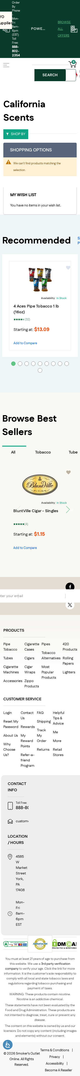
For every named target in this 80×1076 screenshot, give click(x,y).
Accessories (12, 681)
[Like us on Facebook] (70, 587)
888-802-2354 (16, 51)
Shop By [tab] (18, 134)
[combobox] (56, 75)
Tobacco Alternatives (51, 655)
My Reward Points (27, 741)
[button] (68, 268)
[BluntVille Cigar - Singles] (40, 484)
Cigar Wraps (29, 669)
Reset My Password (10, 724)
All (13, 452)
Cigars (29, 658)
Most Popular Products (49, 672)
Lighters (69, 672)
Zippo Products (31, 683)
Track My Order (41, 736)
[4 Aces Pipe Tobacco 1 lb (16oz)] (40, 280)
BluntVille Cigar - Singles (35, 511)
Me (55, 732)
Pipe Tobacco (10, 647)
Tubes (8, 658)
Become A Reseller (58, 1070)
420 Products (70, 647)
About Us (10, 735)
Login (7, 712)
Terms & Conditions (54, 1050)
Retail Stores (58, 752)
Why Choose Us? (9, 750)
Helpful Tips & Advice (58, 718)
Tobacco (43, 452)
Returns (43, 749)
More (57, 741)
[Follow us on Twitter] (70, 604)
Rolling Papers (68, 661)
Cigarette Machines (11, 669)
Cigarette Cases (31, 647)
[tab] (14, 452)
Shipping (44, 721)
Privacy (54, 1057)
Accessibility (55, 1063)
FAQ (40, 712)
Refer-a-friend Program (27, 760)
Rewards (28, 727)
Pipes (46, 644)
